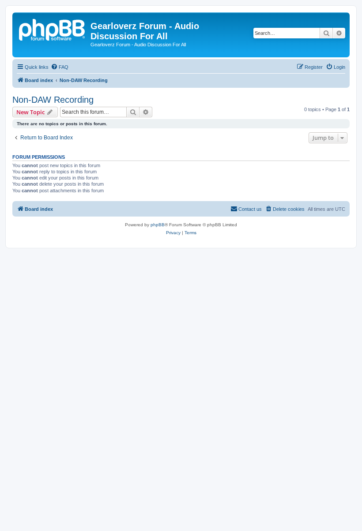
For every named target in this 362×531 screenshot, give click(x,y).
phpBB (158, 224)
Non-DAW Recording (53, 100)
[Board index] (52, 29)
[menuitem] (59, 67)
